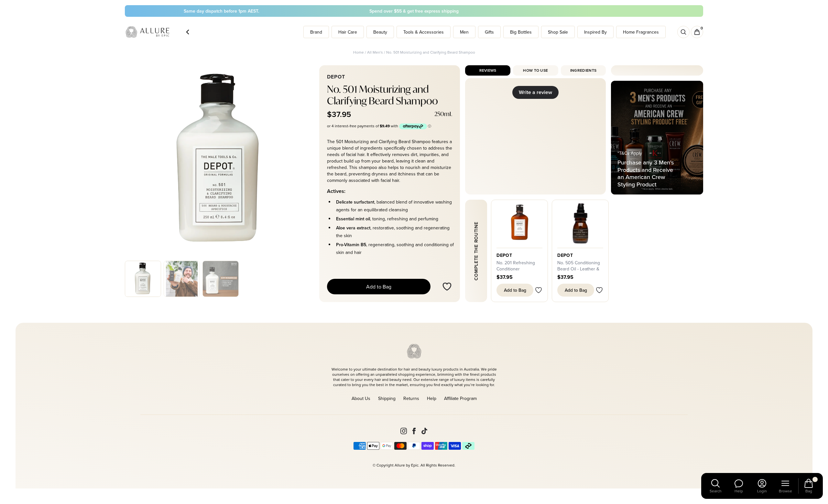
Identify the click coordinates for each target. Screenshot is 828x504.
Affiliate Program (460, 398)
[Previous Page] (187, 32)
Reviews (487, 70)
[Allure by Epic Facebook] (414, 431)
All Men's (375, 52)
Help (431, 398)
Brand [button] (316, 32)
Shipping (387, 398)
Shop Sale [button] (558, 32)
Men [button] (464, 32)
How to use (535, 70)
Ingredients (583, 70)
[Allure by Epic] (148, 32)
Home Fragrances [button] (641, 32)
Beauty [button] (380, 32)
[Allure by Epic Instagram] (403, 431)
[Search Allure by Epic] (683, 32)
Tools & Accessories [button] (423, 32)
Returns (411, 398)
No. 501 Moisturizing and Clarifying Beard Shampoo (430, 52)
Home (358, 52)
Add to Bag (378, 286)
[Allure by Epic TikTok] (424, 431)
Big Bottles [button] (521, 32)
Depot (504, 255)
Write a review (535, 92)
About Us (361, 398)
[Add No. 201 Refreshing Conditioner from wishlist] (538, 290)
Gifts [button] (489, 32)
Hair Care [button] (347, 32)
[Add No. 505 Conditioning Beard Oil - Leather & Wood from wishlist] (599, 290)
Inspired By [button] (595, 32)
